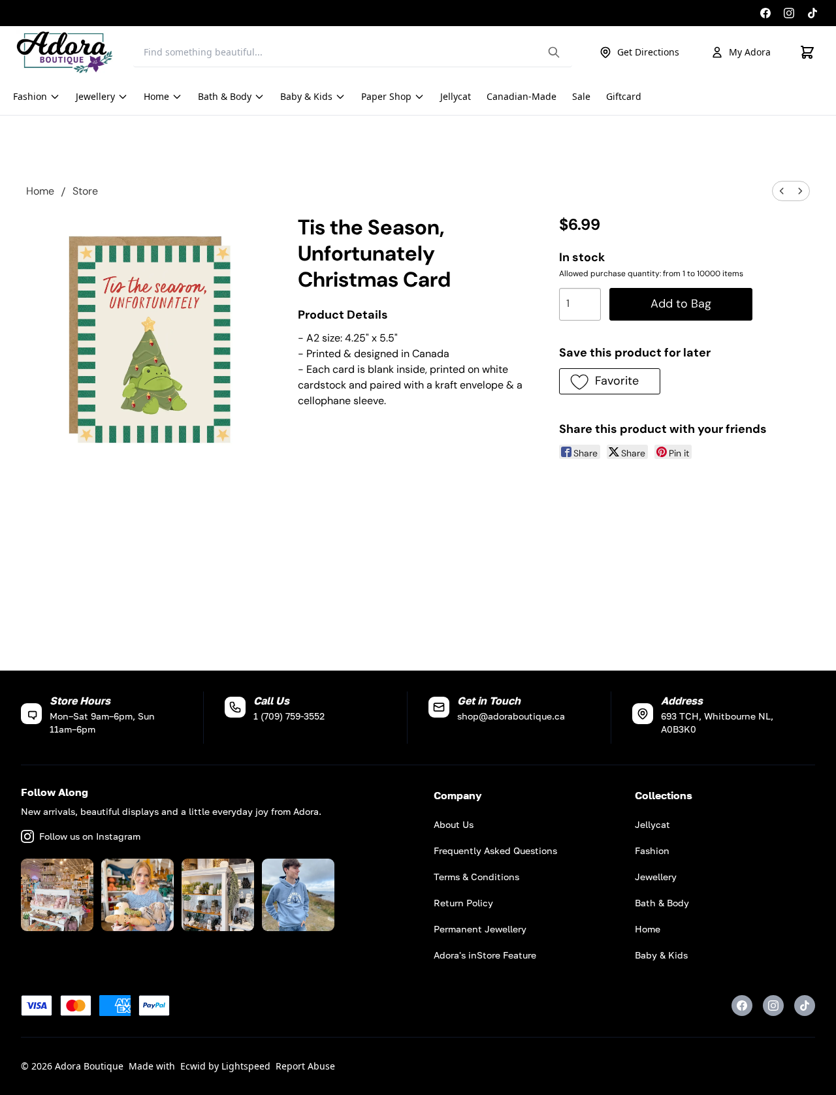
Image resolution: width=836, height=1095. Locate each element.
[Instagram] (789, 13)
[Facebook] (765, 13)
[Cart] (807, 52)
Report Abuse (305, 1066)
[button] (609, 381)
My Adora (750, 52)
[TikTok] (812, 13)
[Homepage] (65, 52)
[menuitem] (782, 191)
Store (85, 191)
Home (40, 191)
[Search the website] (553, 52)
